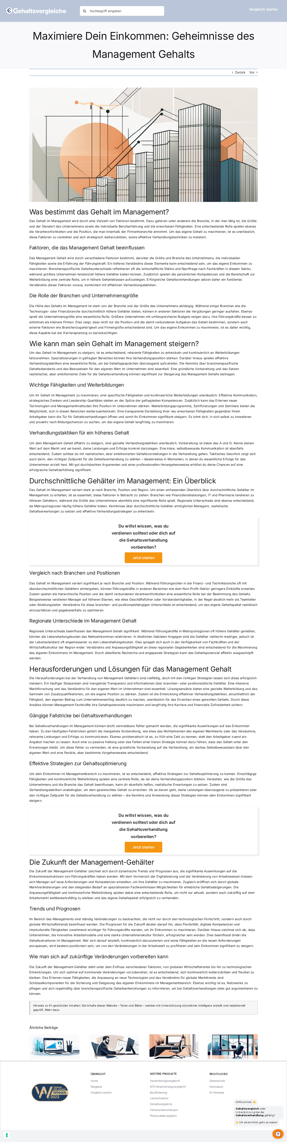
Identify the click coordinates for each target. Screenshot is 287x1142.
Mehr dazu (52, 1009)
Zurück (240, 72)
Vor (252, 72)
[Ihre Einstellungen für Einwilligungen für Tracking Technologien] (7, 1135)
